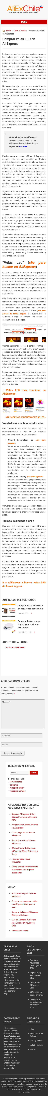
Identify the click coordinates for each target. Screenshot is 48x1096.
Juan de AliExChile (15, 647)
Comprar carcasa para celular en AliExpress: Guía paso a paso (25, 904)
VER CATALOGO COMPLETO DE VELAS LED (25, 417)
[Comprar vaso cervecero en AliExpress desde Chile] (8, 610)
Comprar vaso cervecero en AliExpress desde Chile (30, 607)
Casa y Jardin (20, 31)
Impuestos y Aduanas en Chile (35, 975)
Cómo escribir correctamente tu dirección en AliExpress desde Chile (25, 870)
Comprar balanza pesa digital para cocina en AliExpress (29, 624)
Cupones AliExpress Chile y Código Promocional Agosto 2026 (24, 817)
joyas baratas (16, 782)
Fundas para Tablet (20, 930)
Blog (32, 1029)
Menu (24, 22)
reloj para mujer (17, 788)
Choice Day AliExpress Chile (35, 985)
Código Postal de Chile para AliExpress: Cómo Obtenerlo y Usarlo (25, 851)
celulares (14, 785)
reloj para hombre (17, 791)
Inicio (8, 31)
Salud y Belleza (36, 1045)
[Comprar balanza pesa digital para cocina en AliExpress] (8, 626)
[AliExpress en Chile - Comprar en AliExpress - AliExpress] (24, 13)
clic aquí (23, 146)
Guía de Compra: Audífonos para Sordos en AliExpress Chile (24, 923)
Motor (32, 1049)
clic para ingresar (35, 476)
